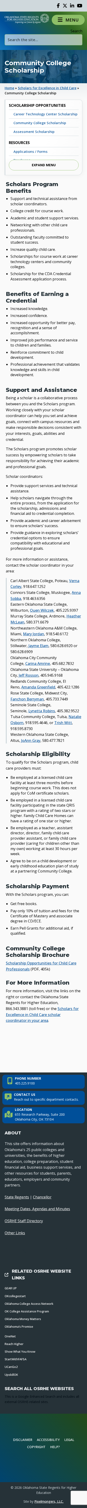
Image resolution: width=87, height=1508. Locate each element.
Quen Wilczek (42, 610)
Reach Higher (14, 1344)
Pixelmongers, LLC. (49, 1501)
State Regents (17, 1197)
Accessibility (48, 1439)
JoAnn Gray (30, 740)
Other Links (15, 1232)
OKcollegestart (15, 1296)
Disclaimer (22, 1439)
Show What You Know (20, 1351)
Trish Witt (63, 722)
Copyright (36, 1447)
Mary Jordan (33, 633)
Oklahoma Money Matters (23, 1319)
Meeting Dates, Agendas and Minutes (37, 1208)
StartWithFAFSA (15, 1359)
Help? (55, 1447)
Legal (69, 1439)
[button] (68, 20)
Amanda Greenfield (38, 687)
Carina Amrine (37, 663)
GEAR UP (11, 1288)
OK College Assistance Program (27, 1311)
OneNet (10, 1336)
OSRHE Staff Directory (24, 1220)
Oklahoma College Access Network (29, 1304)
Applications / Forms (30, 151)
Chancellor (42, 1197)
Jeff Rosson (29, 675)
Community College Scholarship (39, 122)
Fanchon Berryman (27, 699)
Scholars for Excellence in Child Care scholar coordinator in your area (42, 1014)
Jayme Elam (38, 645)
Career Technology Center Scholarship (45, 114)
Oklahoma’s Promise (19, 1326)
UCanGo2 (11, 1367)
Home (9, 88)
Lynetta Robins (41, 710)
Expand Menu (44, 165)
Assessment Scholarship (34, 131)
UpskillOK (11, 1375)
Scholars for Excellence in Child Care (47, 88)
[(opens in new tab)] (43, 1465)
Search (76, 31)
